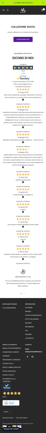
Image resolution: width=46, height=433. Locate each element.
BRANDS (28, 311)
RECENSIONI (29, 327)
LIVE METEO (29, 338)
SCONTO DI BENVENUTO (33, 315)
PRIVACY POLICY (8, 375)
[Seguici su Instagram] (32, 356)
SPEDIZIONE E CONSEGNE (11, 360)
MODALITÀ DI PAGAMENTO (12, 348)
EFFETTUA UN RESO (32, 319)
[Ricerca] (8, 10)
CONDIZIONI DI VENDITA (11, 352)
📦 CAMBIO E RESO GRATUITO (23, 3)
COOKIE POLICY (8, 363)
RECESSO (28, 323)
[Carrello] (42, 10)
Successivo (27, 86)
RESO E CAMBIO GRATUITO (12, 367)
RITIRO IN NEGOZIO (9, 371)
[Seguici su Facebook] (27, 356)
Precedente (19, 86)
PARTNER (28, 334)
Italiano (6, 411)
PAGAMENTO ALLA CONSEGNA (9, 380)
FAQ (26, 330)
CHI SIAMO (29, 307)
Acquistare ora (23, 39)
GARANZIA (6, 356)
